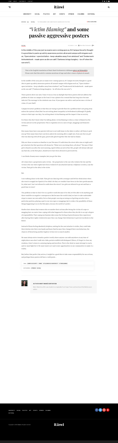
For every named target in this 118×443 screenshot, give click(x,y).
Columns (80, 14)
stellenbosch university (50, 263)
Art (54, 14)
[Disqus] (59, 322)
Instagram (106, 1)
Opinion (71, 14)
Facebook (102, 1)
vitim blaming (63, 263)
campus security (32, 263)
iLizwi (59, 7)
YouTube (109, 1)
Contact (30, 1)
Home (10, 1)
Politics (46, 14)
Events (62, 14)
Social (37, 14)
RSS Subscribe (92, 21)
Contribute (22, 1)
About (15, 1)
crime (40, 263)
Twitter (104, 1)
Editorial (91, 14)
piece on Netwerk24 (80, 70)
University (27, 14)
